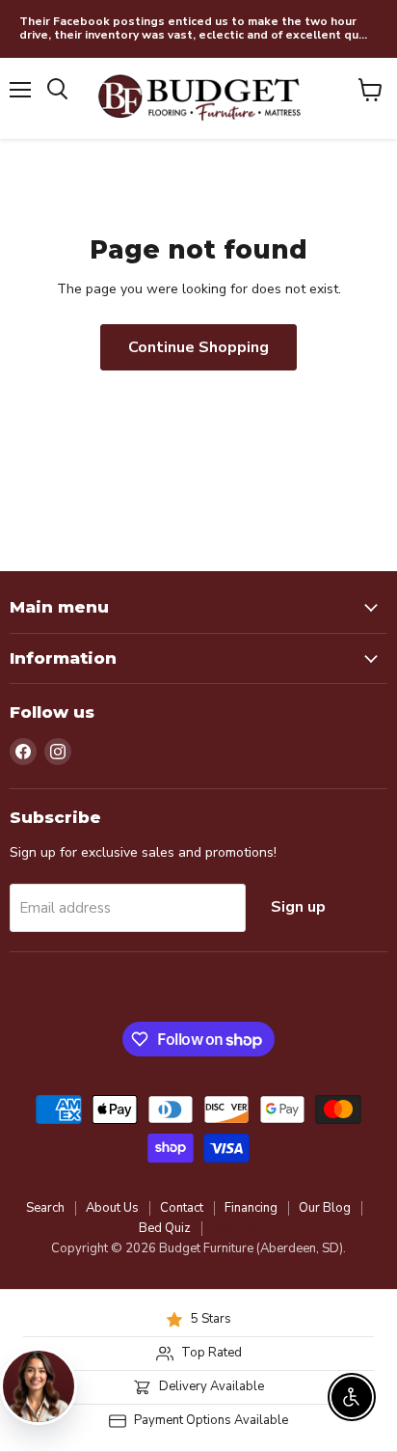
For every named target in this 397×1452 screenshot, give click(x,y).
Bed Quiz (165, 1228)
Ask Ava (235, 1228)
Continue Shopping (198, 347)
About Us (112, 1208)
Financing (251, 1208)
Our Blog (325, 1208)
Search (45, 1208)
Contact (181, 1208)
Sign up (298, 907)
